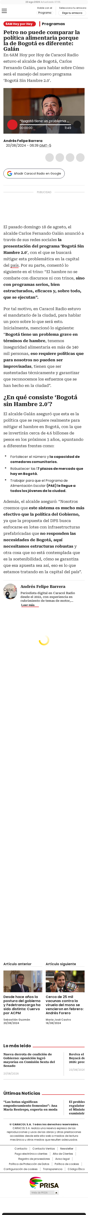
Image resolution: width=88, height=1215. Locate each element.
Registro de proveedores (34, 1159)
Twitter (60, 157)
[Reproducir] (12, 125)
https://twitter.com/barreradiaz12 (45, 141)
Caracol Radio (21, 11)
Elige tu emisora (72, 13)
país (14, 265)
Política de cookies (67, 1164)
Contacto (21, 1148)
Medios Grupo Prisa (44, 1192)
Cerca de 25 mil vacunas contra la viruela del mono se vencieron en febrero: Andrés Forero (65, 1004)
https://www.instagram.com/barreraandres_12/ (50, 141)
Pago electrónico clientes (31, 1154)
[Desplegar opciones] (77, 124)
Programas (53, 23)
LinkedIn (70, 157)
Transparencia (52, 1169)
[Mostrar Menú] (4, 11)
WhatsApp (80, 157)
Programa (44, 13)
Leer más (28, 605)
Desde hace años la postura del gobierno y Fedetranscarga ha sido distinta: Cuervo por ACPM (22, 1004)
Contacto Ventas (43, 1148)
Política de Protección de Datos (29, 1164)
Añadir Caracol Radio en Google (37, 173)
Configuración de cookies (21, 1169)
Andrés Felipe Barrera (23, 140)
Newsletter (66, 1148)
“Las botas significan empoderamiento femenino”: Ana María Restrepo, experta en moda (30, 1105)
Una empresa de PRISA (44, 1182)
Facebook (49, 157)
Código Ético (76, 1169)
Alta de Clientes (63, 1154)
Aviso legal (62, 1159)
